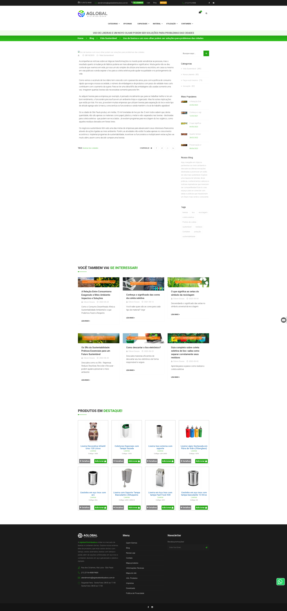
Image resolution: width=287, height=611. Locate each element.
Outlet (163, 3)
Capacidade (142, 24)
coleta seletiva (188, 217)
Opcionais (127, 24)
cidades (95, 148)
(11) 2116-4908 (190, 3)
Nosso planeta (191, 74)
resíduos (199, 227)
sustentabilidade (189, 236)
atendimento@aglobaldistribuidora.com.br (113, 3)
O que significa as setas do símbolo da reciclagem (195, 123)
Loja (148, 3)
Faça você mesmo (192, 80)
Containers (186, 24)
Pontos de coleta (189, 222)
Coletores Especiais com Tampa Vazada (127, 447)
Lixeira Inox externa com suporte (160, 447)
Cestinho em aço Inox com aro (93, 493)
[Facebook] (209, 3)
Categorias (113, 24)
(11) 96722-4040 (85, 3)
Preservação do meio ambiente (195, 145)
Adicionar (99, 461)
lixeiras (85, 148)
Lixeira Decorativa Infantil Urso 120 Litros (93, 447)
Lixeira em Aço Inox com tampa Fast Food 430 (160, 493)
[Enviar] (206, 547)
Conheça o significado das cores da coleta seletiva (195, 112)
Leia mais (85, 321)
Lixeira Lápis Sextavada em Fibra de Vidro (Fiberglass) (194, 447)
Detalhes (85, 461)
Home (80, 38)
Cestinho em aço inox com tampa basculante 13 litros (194, 493)
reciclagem (203, 212)
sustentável (187, 227)
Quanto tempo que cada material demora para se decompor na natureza (195, 134)
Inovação (189, 86)
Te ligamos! (138, 3)
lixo (90, 148)
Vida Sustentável (108, 38)
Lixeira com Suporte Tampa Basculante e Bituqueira (126, 493)
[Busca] (206, 13)
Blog (155, 3)
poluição (197, 232)
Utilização (171, 24)
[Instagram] (213, 3)
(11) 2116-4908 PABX (89, 573)
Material (157, 24)
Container (186, 232)
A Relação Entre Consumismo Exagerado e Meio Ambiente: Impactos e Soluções (195, 101)
